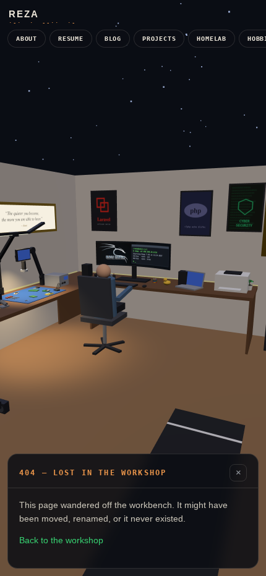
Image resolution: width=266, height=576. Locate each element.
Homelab (211, 38)
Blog (113, 38)
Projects (159, 38)
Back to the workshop (61, 540)
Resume (71, 38)
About (26, 38)
